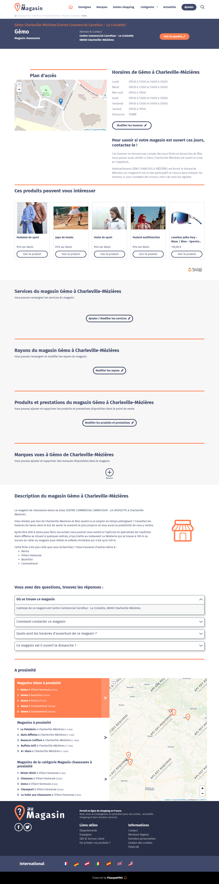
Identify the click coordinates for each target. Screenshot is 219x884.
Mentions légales (138, 834)
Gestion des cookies (140, 842)
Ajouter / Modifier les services (108, 318)
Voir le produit (32, 254)
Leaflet (86, 129)
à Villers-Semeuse (36, 689)
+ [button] (19, 84)
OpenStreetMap (99, 129)
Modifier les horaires (130, 125)
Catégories (147, 7)
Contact (133, 830)
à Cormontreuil (34, 706)
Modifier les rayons (108, 370)
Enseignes (86, 834)
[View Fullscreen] (114, 682)
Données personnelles (142, 838)
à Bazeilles (32, 695)
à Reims (30, 700)
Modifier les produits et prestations (108, 422)
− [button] (19, 89)
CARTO (202, 799)
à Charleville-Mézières (43, 729)
